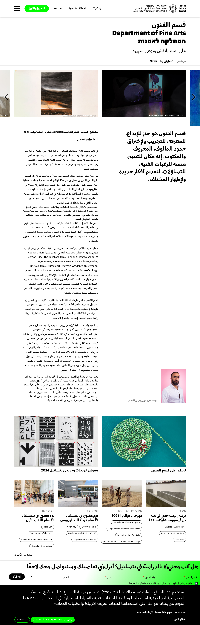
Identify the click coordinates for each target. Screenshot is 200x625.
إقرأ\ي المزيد (179, 619)
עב (61, 8)
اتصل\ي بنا (166, 61)
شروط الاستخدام (168, 585)
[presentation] (6, 97)
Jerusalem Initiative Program (126, 522)
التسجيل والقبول (36, 8)
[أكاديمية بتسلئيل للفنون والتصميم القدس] (159, 8)
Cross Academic (89, 526)
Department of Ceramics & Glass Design (121, 541)
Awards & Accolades (174, 526)
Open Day (71, 526)
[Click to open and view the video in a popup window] (144, 441)
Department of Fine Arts (172, 533)
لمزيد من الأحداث (23, 555)
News (153, 61)
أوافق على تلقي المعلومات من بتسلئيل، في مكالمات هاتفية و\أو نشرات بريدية (160, 583)
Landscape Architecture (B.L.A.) (82, 533)
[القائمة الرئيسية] (17, 8)
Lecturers (179, 539)
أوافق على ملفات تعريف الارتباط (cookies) (52, 619)
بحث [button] (98, 8)
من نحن (181, 61)
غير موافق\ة (22, 619)
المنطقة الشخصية (78, 8)
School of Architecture (42, 546)
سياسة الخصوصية (177, 585)
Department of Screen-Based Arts (124, 528)
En (55, 8)
